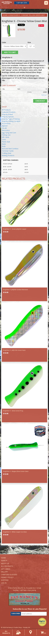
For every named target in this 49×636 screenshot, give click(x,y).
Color (4, 42)
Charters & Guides (9, 574)
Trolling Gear (6, 153)
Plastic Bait (6, 142)
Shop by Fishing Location (11, 121)
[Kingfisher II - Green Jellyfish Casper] (24, 204)
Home (5, 15)
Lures (4, 139)
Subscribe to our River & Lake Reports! (30, 609)
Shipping (4, 580)
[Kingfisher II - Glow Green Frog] (24, 386)
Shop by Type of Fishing (10, 119)
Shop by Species (8, 117)
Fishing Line (6, 135)
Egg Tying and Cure (9, 133)
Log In (3, 583)
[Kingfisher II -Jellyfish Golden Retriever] (24, 265)
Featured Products (8, 112)
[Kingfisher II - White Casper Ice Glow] (24, 507)
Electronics (6, 130)
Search (4, 560)
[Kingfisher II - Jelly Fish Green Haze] (24, 325)
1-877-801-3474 (21, 3)
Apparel (4, 126)
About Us (5, 563)
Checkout (40, 101)
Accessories (6, 123)
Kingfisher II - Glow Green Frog (13, 411)
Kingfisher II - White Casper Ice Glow (15, 532)
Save (42, 25)
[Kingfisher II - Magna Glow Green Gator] (24, 446)
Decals (4, 128)
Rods (4, 146)
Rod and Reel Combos (10, 149)
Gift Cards (5, 137)
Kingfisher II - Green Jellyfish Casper (14, 229)
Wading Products (8, 155)
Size (29, 42)
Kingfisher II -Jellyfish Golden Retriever (15, 290)
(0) (45, 633)
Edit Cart (43, 95)
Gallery (4, 572)
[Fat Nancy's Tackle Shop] (6, 3)
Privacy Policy (7, 577)
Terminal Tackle (8, 151)
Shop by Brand (7, 114)
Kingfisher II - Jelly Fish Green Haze (14, 350)
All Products (6, 110)
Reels (4, 144)
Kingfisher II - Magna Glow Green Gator (16, 471)
